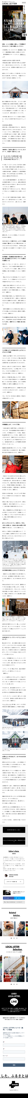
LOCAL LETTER (9, 3)
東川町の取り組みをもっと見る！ (14, 830)
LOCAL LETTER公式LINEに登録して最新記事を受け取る (14, 841)
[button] (11, 938)
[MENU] (23, 3)
